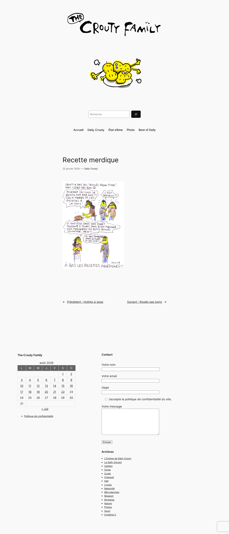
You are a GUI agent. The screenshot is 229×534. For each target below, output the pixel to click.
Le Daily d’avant (113, 462)
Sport (107, 510)
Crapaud (109, 477)
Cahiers (108, 466)
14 (54, 385)
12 (38, 385)
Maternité (109, 488)
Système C (110, 514)
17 (21, 392)
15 (62, 385)
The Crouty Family (29, 355)
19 (38, 392)
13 (46, 385)
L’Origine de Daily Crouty (117, 458)
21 (54, 392)
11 (29, 385)
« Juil (44, 409)
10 (21, 385)
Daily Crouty (91, 168)
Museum (108, 495)
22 (63, 392)
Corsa (107, 469)
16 (71, 385)
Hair (106, 480)
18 (29, 392)
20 (46, 392)
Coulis (107, 473)
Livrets (108, 484)
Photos (108, 507)
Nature (108, 503)
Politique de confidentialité (38, 416)
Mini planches (111, 492)
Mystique (109, 499)
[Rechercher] (136, 114)
